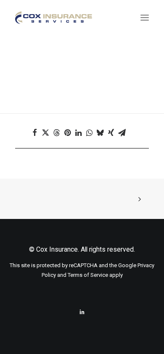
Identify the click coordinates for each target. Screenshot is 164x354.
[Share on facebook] (38, 133)
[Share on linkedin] (82, 133)
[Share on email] (126, 133)
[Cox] (53, 17)
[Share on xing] (115, 133)
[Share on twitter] (49, 133)
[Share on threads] (60, 133)
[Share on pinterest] (71, 133)
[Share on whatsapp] (93, 133)
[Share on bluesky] (104, 133)
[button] (144, 17)
